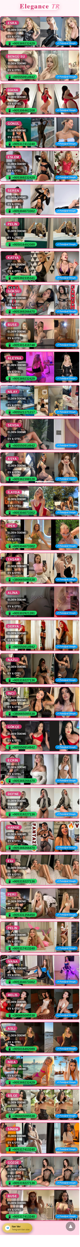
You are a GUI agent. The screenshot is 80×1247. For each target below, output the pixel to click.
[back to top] (70, 1226)
